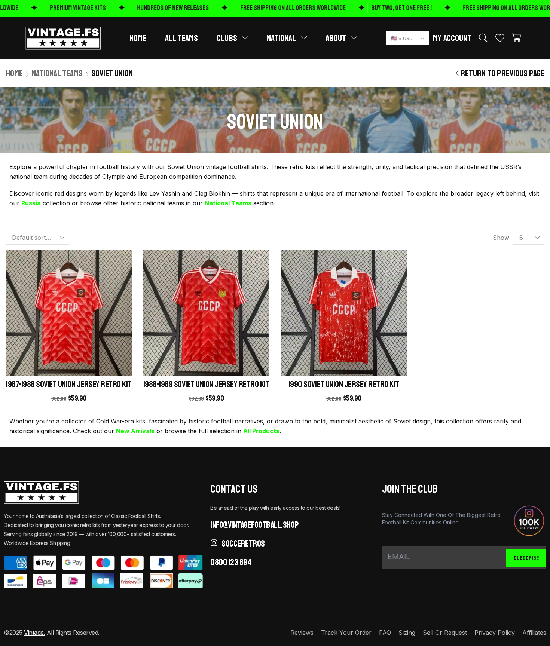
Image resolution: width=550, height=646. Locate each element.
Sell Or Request (445, 632)
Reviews (302, 632)
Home (14, 73)
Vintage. (34, 632)
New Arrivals (135, 431)
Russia (31, 203)
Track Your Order (346, 632)
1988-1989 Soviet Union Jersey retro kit (206, 384)
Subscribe (526, 558)
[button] (452, 38)
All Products (261, 431)
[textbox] (406, 38)
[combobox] (407, 38)
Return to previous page (502, 73)
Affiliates (534, 632)
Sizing (406, 632)
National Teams (57, 73)
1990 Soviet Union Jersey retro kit (343, 384)
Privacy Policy (494, 632)
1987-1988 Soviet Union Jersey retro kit (69, 384)
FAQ (385, 632)
